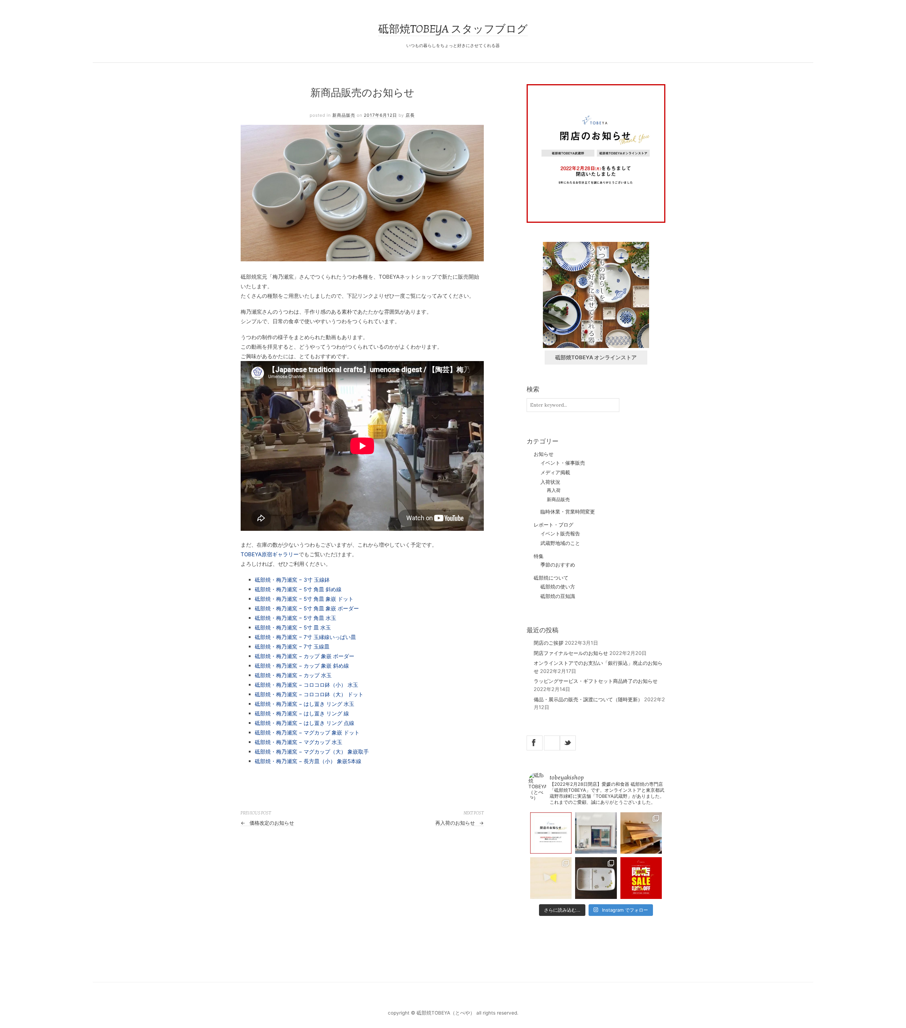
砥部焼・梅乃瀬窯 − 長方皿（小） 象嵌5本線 (308, 761)
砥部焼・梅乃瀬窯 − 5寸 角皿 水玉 (295, 618)
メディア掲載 (555, 472)
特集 (539, 556)
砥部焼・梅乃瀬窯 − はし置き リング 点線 (304, 723)
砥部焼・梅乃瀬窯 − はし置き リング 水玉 (304, 704)
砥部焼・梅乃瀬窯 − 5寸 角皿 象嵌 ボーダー (307, 608)
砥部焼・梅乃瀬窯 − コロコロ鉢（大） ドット (309, 694)
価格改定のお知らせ (267, 823)
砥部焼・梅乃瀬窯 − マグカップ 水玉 (298, 742)
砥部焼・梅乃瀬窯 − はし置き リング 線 (302, 713)
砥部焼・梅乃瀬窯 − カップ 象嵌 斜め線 (302, 665)
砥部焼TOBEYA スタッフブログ (453, 29)
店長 (410, 115)
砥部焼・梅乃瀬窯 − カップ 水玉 (293, 675)
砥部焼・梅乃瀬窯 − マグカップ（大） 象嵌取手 (312, 751)
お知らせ (544, 454)
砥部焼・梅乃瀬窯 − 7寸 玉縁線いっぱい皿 (305, 637)
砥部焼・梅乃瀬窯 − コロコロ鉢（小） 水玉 (306, 684)
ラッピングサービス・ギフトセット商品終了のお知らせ (596, 681)
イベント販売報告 (560, 533)
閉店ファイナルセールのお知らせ (571, 653)
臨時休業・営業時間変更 (567, 512)
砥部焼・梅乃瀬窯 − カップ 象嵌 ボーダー (304, 656)
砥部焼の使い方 (557, 586)
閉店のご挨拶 (548, 643)
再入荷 (554, 490)
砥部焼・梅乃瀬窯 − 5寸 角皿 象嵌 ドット (304, 599)
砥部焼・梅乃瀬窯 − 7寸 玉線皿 (292, 646)
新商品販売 (343, 115)
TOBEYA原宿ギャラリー (270, 554)
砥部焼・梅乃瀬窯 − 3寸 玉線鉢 (292, 579)
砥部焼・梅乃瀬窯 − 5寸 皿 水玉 (293, 627)
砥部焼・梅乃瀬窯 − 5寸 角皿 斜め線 (298, 589)
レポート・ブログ (553, 525)
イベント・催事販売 (562, 463)
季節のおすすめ (557, 565)
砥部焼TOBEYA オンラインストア (596, 357)
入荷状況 (550, 482)
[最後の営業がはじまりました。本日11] (596, 833)
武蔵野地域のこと (560, 543)
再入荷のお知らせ (459, 823)
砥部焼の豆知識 (557, 596)
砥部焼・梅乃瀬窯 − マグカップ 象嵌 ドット (307, 732)
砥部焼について (551, 578)
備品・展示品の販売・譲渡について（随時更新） (588, 699)
